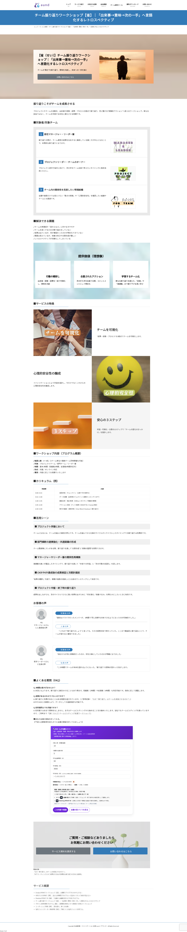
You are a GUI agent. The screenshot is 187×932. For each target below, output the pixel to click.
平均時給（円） (57, 766)
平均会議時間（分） (59, 758)
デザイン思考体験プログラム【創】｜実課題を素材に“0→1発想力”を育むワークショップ (64, 904)
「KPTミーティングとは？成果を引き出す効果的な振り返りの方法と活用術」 (58, 874)
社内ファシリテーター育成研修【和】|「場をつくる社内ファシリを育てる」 (60, 909)
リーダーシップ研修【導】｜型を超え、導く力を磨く (52, 906)
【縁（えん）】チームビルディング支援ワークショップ (69, 713)
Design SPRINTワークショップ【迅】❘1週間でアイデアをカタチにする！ (59, 892)
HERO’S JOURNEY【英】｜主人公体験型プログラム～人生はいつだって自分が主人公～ (63, 895)
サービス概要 (41, 885)
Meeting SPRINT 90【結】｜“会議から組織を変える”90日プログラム (57, 898)
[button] (65, 77)
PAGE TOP (3, 931)
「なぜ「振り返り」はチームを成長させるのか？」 (110, 699)
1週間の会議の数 (58, 750)
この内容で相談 (60, 810)
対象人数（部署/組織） (59, 743)
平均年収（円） (67, 773)
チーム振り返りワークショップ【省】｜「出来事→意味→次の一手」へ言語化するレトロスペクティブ (68, 901)
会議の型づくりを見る (79, 810)
